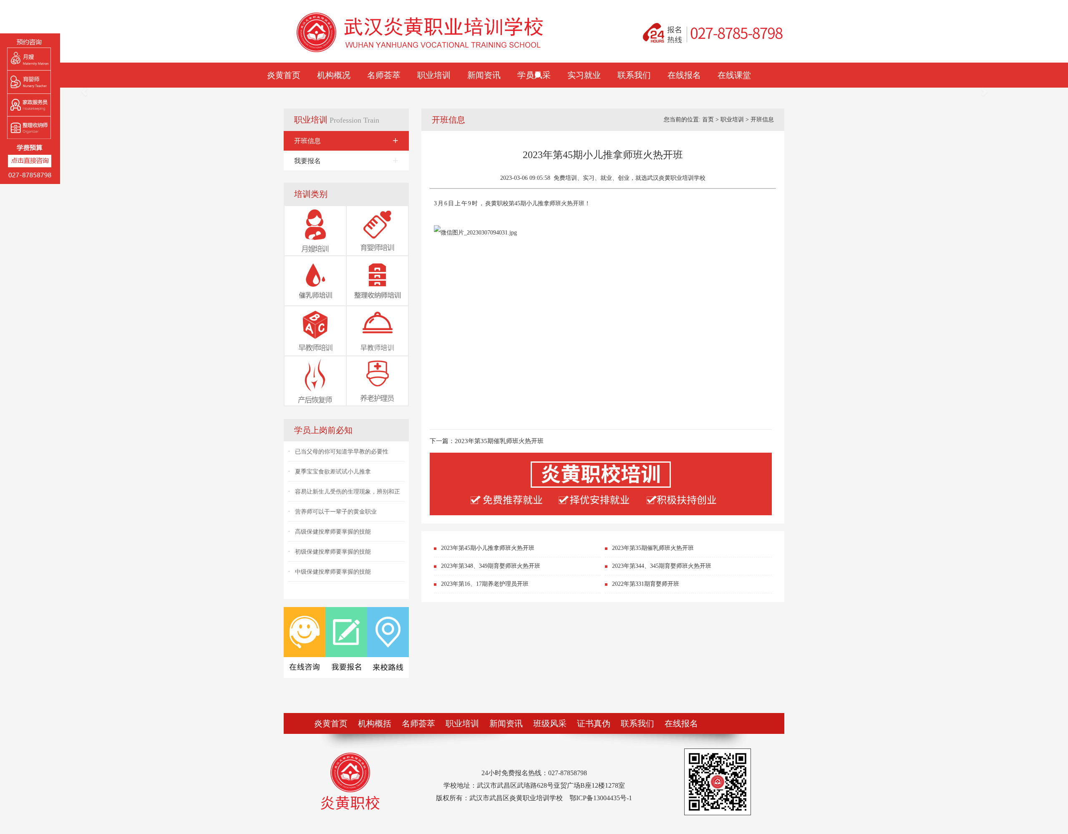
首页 (708, 119)
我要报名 (346, 160)
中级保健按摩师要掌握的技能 (333, 572)
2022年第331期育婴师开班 (645, 584)
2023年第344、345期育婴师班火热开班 (661, 566)
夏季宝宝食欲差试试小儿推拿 (333, 472)
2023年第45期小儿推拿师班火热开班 (487, 548)
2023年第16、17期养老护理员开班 (485, 584)
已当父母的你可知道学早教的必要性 (341, 451)
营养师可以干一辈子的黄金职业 (336, 512)
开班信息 (346, 140)
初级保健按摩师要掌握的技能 (333, 552)
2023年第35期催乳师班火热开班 (499, 441)
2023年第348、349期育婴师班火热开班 (490, 566)
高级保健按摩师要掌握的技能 (333, 532)
